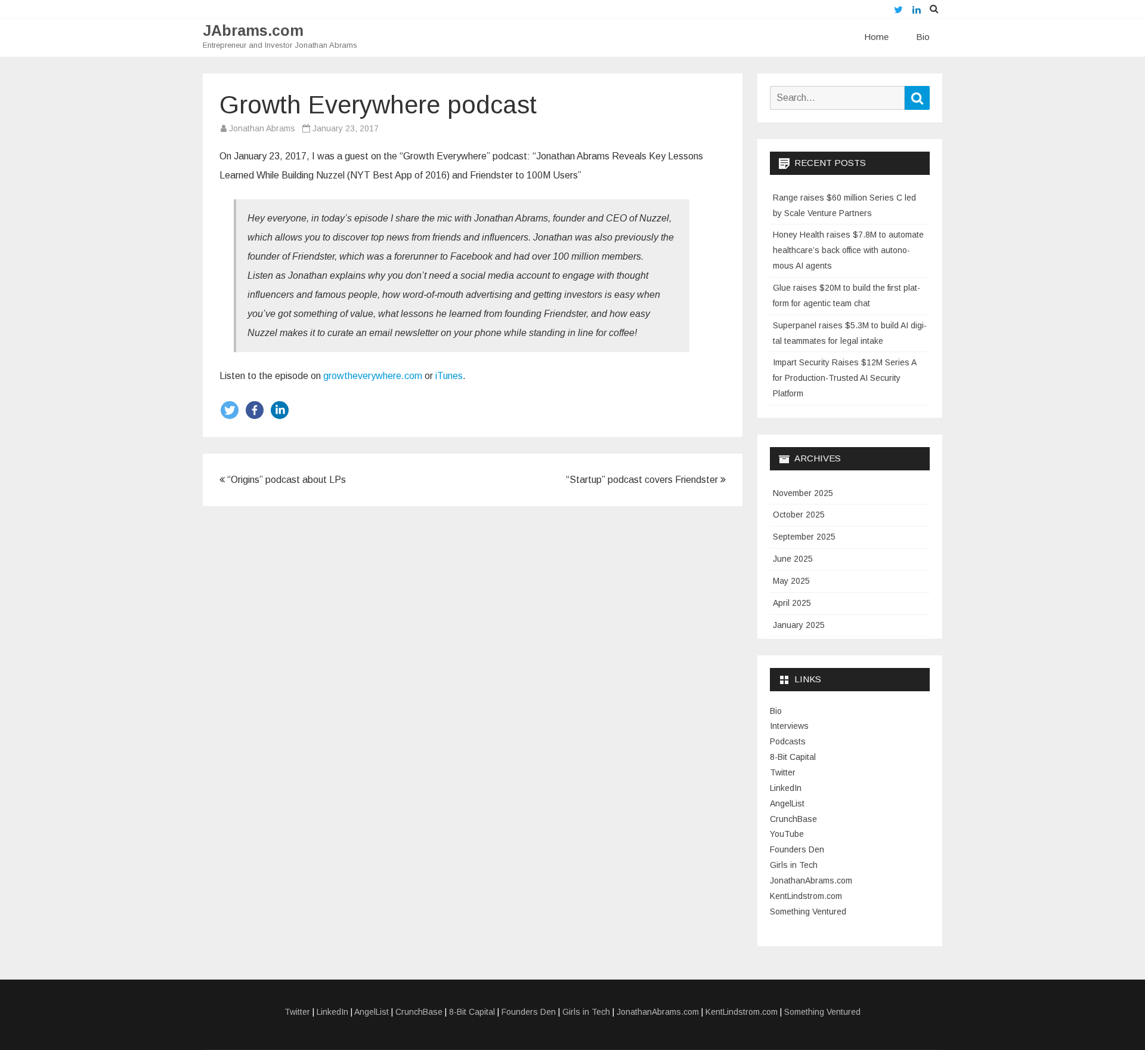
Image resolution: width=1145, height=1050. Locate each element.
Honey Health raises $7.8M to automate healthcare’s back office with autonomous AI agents (848, 250)
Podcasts (788, 741)
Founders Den (797, 849)
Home (876, 37)
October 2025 (799, 514)
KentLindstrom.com (806, 896)
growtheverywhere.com (372, 376)
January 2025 (799, 625)
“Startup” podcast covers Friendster (643, 480)
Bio (923, 37)
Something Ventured (808, 911)
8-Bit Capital (793, 757)
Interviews (789, 726)
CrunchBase (793, 819)
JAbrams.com (253, 30)
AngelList (787, 803)
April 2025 (792, 603)
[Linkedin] (280, 410)
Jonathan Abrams (262, 128)
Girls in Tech (794, 865)
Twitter (783, 772)
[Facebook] (255, 410)
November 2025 (803, 493)
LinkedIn (786, 788)
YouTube (787, 834)
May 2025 (791, 581)
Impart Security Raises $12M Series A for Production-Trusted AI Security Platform (844, 378)
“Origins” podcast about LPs (285, 480)
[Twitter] (230, 410)
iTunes (449, 376)
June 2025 (793, 559)
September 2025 (804, 536)
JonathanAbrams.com (811, 880)
